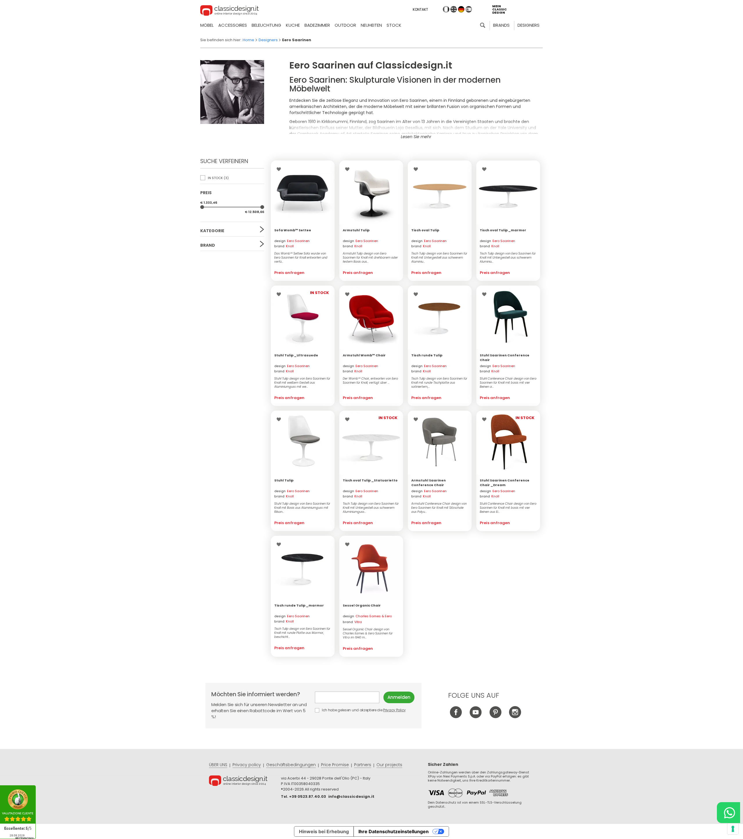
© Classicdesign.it (245, 781)
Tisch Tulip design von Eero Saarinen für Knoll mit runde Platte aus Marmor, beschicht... (302, 633)
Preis (206, 193)
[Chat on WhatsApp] (728, 812)
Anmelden (398, 697)
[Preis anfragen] (303, 192)
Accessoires (232, 25)
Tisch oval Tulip (425, 230)
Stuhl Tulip (283, 480)
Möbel (207, 25)
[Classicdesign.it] (229, 11)
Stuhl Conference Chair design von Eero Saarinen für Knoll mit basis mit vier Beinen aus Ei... (508, 508)
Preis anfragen (289, 272)
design (292, 241)
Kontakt (420, 9)
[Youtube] (475, 716)
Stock (394, 25)
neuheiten (371, 25)
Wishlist (280, 169)
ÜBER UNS (218, 765)
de (461, 9)
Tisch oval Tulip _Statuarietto (370, 480)
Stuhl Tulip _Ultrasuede (296, 355)
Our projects (389, 765)
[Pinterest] (495, 716)
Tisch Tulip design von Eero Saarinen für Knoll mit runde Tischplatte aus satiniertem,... (439, 383)
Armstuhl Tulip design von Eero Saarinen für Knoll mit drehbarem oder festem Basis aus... (370, 258)
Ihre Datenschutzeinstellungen (393, 831)
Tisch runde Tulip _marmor (299, 605)
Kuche (293, 25)
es (469, 9)
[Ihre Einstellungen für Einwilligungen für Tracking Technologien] (732, 828)
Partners (362, 765)
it (446, 9)
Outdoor (345, 25)
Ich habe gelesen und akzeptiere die (363, 710)
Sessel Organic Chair (362, 605)
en (453, 9)
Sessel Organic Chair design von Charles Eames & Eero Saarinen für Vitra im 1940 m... (368, 633)
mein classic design (499, 9)
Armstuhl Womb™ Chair (364, 355)
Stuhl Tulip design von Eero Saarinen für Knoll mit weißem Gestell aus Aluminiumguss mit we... (302, 383)
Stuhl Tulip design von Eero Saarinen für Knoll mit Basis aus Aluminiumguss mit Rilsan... (302, 508)
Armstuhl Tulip (356, 230)
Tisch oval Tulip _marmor (503, 230)
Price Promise (335, 765)
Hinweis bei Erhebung (324, 831)
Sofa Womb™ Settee (292, 230)
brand (284, 246)
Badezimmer (317, 25)
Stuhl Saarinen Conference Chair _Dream (504, 482)
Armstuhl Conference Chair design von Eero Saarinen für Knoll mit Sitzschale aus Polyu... (439, 508)
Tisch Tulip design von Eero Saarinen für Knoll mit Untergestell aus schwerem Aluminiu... (439, 258)
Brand (207, 245)
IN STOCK (218, 178)
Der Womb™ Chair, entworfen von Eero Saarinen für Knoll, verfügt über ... (370, 381)
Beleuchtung (266, 25)
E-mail (349, 697)
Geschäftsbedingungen (291, 765)
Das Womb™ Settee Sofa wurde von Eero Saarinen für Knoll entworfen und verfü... (300, 258)
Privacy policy (246, 765)
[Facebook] (456, 716)
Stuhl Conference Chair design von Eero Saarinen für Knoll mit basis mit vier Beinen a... (508, 383)
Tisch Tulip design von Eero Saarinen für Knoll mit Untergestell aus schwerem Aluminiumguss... (371, 508)
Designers (528, 25)
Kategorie (212, 231)
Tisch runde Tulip (426, 355)
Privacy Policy (394, 710)
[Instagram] (515, 716)
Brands (501, 25)
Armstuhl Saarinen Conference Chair (428, 482)
